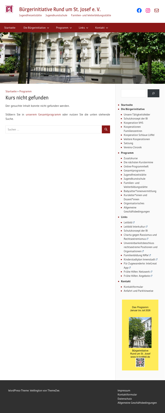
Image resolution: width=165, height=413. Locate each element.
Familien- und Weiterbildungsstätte (91, 15)
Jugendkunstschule (56, 15)
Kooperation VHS (133, 122)
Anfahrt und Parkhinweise (138, 290)
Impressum (124, 390)
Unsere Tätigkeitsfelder (137, 114)
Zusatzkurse (131, 158)
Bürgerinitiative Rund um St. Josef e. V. (60, 9)
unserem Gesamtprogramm (43, 114)
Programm (62, 27)
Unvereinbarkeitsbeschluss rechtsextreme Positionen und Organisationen (140, 247)
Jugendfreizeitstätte (30, 15)
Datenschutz (125, 398)
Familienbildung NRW (136, 255)
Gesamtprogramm (134, 170)
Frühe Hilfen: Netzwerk (137, 271)
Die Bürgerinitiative (35, 27)
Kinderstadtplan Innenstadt (139, 259)
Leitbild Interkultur (134, 226)
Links (82, 27)
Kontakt (100, 27)
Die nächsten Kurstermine (138, 162)
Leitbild (128, 222)
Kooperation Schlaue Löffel (139, 135)
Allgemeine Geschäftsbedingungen (137, 402)
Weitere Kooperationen (137, 139)
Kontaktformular (133, 286)
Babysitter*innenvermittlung (140, 191)
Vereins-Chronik (133, 147)
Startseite (9, 27)
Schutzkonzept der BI (136, 118)
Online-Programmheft (136, 166)
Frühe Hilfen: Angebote (137, 275)
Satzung (128, 143)
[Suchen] (153, 93)
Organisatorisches (134, 203)
